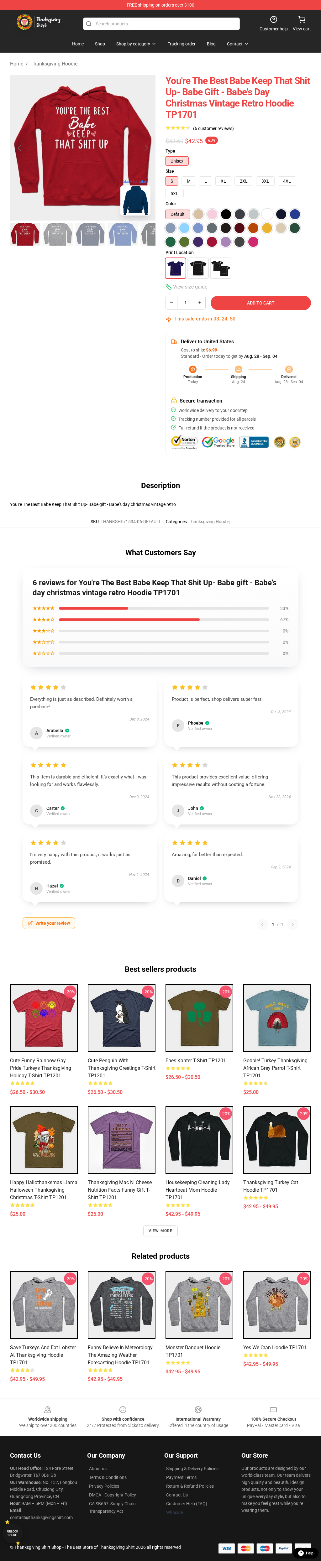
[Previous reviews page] (262, 924)
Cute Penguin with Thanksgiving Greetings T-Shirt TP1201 (121, 1068)
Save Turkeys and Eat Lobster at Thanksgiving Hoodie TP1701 (43, 1355)
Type (170, 150)
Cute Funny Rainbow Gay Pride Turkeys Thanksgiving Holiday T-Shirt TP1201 (40, 1068)
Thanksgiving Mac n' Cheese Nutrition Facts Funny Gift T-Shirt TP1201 (120, 1189)
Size (170, 171)
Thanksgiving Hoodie (53, 64)
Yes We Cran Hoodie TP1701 (275, 1347)
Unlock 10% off (12, 1533)
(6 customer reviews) (213, 128)
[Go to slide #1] (25, 234)
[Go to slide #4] (123, 234)
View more (161, 1231)
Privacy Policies (104, 1486)
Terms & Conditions (108, 1477)
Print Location (180, 252)
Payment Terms (181, 1477)
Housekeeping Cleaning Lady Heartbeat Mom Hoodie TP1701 (198, 1189)
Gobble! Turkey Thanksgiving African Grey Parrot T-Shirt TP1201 (275, 1068)
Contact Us (177, 1494)
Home (16, 64)
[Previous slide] (19, 147)
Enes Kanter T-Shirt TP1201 (196, 1061)
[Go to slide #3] (90, 234)
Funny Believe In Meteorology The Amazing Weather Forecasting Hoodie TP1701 (120, 1355)
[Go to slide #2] (58, 234)
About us (98, 1468)
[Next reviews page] (292, 924)
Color (171, 203)
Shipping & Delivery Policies (192, 1468)
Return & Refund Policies (190, 1486)
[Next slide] (145, 147)
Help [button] (309, 1553)
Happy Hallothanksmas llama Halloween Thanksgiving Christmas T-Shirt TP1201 (43, 1189)
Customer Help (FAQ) (186, 1503)
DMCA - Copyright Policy (112, 1494)
